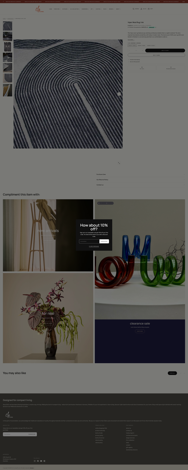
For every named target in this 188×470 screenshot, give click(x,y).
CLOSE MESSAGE (94, 246)
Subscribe (104, 241)
